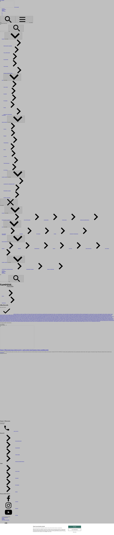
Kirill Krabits (7, 316)
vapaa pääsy (60, 321)
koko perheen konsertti (26, 316)
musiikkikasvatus (87, 317)
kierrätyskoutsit (105, 315)
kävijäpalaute (112, 316)
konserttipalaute (80, 316)
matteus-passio (50, 317)
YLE (90, 321)
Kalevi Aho (36, 315)
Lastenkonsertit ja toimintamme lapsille (7, 269)
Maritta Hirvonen (34, 317)
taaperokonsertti (52, 319)
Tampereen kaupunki (56, 320)
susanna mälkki (15, 319)
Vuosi (1, 324)
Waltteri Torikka (77, 321)
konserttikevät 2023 (52, 316)
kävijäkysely (108, 316)
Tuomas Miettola (17, 321)
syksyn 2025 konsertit (37, 319)
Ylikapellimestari (6, 142)
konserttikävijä (63, 316)
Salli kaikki (74, 526)
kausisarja (82, 315)
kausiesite (73, 315)
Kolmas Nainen (31, 316)
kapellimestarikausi (45, 315)
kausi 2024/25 (62, 315)
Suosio (12, 319)
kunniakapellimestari (96, 316)
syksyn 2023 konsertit (25, 319)
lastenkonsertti (11, 317)
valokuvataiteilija (55, 321)
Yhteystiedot (3, 273)
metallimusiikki (73, 317)
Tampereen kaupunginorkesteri (49, 320)
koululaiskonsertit (85, 316)
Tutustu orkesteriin (4, 122)
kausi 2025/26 (66, 315)
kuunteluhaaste (104, 316)
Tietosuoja (3, 519)
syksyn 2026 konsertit (44, 319)
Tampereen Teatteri (77, 320)
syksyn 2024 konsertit (31, 319)
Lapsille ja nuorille (4, 262)
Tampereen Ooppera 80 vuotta (69, 320)
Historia (5, 149)
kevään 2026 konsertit (100, 315)
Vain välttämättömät (75, 529)
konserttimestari (71, 316)
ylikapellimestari (93, 321)
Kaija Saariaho (28, 315)
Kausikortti (21, 233)
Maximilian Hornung (68, 317)
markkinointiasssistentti (40, 317)
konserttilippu (67, 316)
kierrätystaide (110, 315)
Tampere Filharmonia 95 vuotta (7, 320)
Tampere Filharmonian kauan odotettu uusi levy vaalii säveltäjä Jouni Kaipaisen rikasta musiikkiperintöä (24, 350)
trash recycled (108, 320)
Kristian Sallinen (90, 316)
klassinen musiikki (20, 316)
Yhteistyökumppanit (6, 163)
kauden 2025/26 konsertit (52, 315)
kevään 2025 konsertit (94, 315)
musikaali (91, 317)
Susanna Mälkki (19, 319)
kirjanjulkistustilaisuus (12, 316)
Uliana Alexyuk (34, 321)
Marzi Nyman (46, 317)
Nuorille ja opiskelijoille (7, 197)
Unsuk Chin (44, 321)
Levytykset (5, 156)
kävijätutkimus (2, 317)
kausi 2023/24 (58, 315)
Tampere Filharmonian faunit (16, 320)
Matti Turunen (63, 317)
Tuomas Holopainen (8, 321)
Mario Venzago (30, 317)
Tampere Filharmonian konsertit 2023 (25, 320)
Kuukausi (1, 325)
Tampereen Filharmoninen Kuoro (40, 320)
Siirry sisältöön (2, 0)
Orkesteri (3, 248)
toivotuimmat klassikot (98, 320)
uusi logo (47, 321)
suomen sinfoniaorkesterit (7, 319)
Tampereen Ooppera (62, 320)
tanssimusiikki (82, 320)
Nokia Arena (106, 317)
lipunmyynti (18, 317)
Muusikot (19, 248)
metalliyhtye (77, 317)
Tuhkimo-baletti (2, 321)
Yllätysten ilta (98, 321)
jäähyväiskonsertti (23, 315)
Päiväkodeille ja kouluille (7, 190)
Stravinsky (1, 319)
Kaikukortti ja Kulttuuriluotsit (8, 114)
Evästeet (3, 518)
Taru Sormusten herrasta (87, 320)
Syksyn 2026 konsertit (7, 52)
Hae (1, 22)
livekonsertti (22, 317)
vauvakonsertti (67, 321)
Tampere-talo (33, 320)
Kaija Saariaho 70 (32, 315)
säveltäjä (48, 319)
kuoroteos (100, 316)
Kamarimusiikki (6, 59)
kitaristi (16, 316)
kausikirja (76, 315)
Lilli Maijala (14, 317)
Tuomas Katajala (13, 321)
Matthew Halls (54, 317)
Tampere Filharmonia (85, 319)
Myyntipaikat (5, 100)
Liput (2, 80)
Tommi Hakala (104, 320)
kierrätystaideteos (2, 316)
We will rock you (87, 321)
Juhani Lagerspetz (5, 315)
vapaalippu (63, 321)
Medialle (3, 10)
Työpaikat (3, 8)
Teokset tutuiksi (6, 66)
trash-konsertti (112, 320)
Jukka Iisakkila (14, 315)
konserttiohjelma (76, 316)
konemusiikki (36, 316)
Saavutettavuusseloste (5, 517)
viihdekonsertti (72, 321)
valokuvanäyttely (50, 321)
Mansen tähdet (26, 317)
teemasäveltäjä (93, 320)
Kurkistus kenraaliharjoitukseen (8, 73)
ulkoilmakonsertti (39, 321)
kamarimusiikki (40, 315)
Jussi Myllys (18, 315)
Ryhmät (5, 107)
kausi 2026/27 (70, 315)
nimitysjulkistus (98, 317)
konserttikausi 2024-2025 (45, 316)
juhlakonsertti (10, 315)
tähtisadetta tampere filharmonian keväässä (26, 321)
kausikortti (79, 315)
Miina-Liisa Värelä (82, 317)
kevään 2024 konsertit (87, 315)
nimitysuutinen (102, 317)
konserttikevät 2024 (58, 316)
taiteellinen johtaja (63, 319)
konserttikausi (40, 316)
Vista (74, 321)
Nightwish (94, 317)
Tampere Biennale (79, 319)
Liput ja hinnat (4, 233)
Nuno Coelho (110, 317)
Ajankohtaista (4, 115)
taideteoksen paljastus (57, 319)
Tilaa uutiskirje (4, 9)
